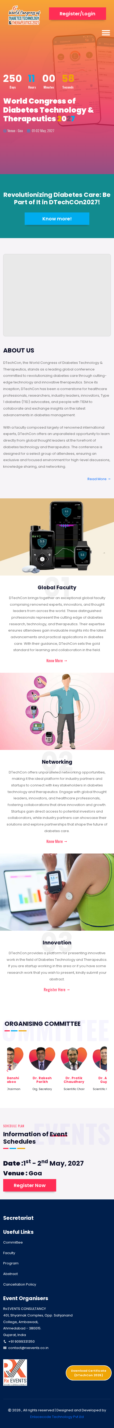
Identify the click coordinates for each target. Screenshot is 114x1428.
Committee (13, 1242)
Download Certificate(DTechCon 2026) (89, 1372)
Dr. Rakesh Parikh (42, 1080)
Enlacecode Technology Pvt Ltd (57, 1416)
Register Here (55, 989)
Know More (55, 660)
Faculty (9, 1252)
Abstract (10, 1273)
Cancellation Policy (19, 1284)
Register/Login (77, 13)
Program (11, 1263)
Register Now (30, 1185)
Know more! (57, 218)
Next (106, 1071)
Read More (97, 478)
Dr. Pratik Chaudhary (74, 1080)
